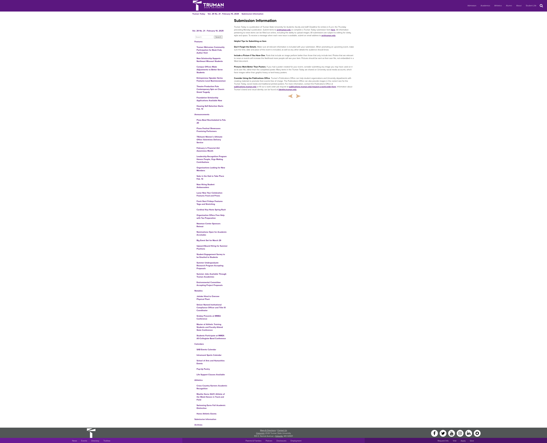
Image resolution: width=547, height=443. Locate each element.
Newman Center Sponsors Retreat (209, 225)
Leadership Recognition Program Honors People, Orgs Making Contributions (212, 159)
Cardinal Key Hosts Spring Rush (211, 209)
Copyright (260, 433)
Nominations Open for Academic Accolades (212, 233)
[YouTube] (452, 433)
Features (198, 41)
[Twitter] (443, 433)
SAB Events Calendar (206, 349)
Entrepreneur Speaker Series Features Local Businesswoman (211, 79)
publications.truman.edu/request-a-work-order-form (312, 87)
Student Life (531, 5)
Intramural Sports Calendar (209, 355)
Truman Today (198, 14)
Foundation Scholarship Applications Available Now (209, 99)
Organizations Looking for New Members (211, 169)
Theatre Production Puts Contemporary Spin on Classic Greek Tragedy (210, 89)
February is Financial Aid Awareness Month (208, 149)
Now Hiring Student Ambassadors (206, 186)
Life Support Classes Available (211, 374)
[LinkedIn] (469, 433)
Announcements (201, 114)
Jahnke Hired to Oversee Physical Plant (208, 297)
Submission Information (252, 14)
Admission (472, 5)
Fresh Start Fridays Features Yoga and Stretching (210, 202)
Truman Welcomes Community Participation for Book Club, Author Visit (210, 50)
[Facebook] (434, 433)
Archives (198, 425)
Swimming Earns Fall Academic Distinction (211, 406)
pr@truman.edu (284, 30)
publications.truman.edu (245, 87)
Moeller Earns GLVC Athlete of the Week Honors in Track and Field (211, 397)
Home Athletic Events (207, 414)
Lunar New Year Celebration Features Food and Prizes (209, 194)
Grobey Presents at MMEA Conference (209, 317)
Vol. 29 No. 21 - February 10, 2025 (223, 14)
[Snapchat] (477, 433)
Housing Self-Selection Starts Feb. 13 (210, 107)
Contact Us (282, 430)
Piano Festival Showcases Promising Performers (209, 129)
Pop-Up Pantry (203, 369)
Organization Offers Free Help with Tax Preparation (210, 216)
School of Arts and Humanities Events (211, 362)
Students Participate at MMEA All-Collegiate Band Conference (211, 337)
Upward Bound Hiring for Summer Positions (212, 247)
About (519, 5)
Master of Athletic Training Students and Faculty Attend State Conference (210, 327)
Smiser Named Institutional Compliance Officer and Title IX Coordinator (211, 308)
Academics (485, 5)
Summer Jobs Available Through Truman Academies (211, 275)
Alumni (509, 5)
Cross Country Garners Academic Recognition (212, 387)
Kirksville (279, 436)
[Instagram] (460, 433)
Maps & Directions (268, 430)
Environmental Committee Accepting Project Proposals (210, 283)
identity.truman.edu (287, 89)
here (333, 30)
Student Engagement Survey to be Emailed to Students (211, 255)
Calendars (199, 344)
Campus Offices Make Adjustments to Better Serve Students (210, 70)
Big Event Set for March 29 (209, 240)
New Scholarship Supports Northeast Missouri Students (210, 59)
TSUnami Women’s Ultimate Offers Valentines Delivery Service (209, 140)
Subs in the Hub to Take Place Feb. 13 (210, 177)
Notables (198, 291)
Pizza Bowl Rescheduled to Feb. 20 (211, 121)
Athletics (498, 5)
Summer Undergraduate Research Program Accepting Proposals (210, 266)
